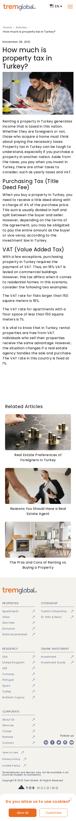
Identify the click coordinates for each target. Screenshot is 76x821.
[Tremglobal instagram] (65, 742)
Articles (21, 27)
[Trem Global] (38, 590)
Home (7, 27)
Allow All (22, 813)
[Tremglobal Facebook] (52, 742)
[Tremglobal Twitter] (59, 742)
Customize (53, 813)
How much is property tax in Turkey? (29, 32)
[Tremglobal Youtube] (71, 742)
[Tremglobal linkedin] (46, 742)
